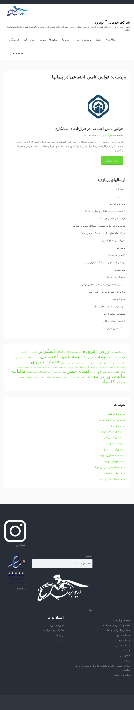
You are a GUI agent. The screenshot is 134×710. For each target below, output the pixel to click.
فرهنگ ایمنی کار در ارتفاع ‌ (101, 372)
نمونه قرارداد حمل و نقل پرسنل (109, 306)
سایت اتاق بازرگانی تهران (112, 431)
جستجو (89, 556)
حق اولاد (99, 363)
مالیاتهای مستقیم (59, 377)
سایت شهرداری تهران (114, 461)
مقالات (111, 39)
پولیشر (21, 377)
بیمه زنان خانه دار (32, 357)
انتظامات (33, 352)
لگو (40, 372)
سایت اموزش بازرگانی (114, 437)
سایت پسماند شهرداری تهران (111, 479)
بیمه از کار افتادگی (89, 357)
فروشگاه (14, 39)
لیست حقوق (32, 372)
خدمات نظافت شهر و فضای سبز (112, 367)
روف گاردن (46, 367)
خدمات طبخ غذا (122, 640)
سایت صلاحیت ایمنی (115, 473)
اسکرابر (46, 351)
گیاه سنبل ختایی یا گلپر (114, 321)
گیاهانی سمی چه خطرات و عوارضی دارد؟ (105, 211)
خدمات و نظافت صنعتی (88, 367)
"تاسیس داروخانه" (116, 255)
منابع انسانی (119, 299)
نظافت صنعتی (38, 377)
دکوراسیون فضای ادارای (113, 240)
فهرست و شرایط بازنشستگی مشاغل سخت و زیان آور (99, 226)
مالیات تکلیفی (86, 377)
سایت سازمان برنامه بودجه (112, 419)
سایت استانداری (117, 443)
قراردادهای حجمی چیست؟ (112, 218)
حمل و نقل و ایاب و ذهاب (117, 630)
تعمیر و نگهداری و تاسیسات (116, 625)
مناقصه (48, 377)
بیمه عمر (19, 357)
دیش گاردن (73, 367)
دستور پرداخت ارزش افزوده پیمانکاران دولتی (103, 284)
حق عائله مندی (88, 363)
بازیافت (25, 352)
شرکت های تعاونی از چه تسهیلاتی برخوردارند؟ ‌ (102, 233)
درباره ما (67, 39)
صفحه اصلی (16, 53)
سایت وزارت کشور (116, 414)
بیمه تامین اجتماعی (60, 356)
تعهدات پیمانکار (119, 363)
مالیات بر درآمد (109, 376)
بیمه (102, 356)
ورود (90, 609)
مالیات (19, 371)
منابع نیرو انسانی (121, 675)
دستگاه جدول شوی (116, 328)
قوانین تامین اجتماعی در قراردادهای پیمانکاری (89, 129)
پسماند (28, 377)
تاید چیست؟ (119, 269)
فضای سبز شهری (59, 372)
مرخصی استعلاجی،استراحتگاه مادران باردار (104, 262)
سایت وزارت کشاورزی (114, 449)
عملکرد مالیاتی (119, 372)
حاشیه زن (107, 363)
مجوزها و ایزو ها (48, 39)
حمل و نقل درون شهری (71, 363)
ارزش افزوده (97, 351)
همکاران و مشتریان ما (89, 39)
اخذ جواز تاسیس (118, 352)
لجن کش (46, 372)
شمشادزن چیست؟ (116, 277)
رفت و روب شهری (60, 367)
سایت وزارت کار (117, 425)
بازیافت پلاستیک (119, 357)
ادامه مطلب (112, 160)
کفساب (107, 381)
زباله (39, 367)
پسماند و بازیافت (121, 620)
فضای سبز (78, 371)
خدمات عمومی (122, 645)
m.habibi (88, 135)
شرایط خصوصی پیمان (27, 367)
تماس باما (29, 39)
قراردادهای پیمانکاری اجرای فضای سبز (106, 291)
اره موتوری (76, 352)
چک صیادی (121, 382)
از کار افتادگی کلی (64, 352)
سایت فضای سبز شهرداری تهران (109, 467)
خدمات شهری (45, 361)
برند (109, 357)
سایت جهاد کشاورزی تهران (112, 455)
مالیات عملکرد (73, 377)
